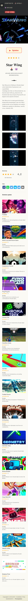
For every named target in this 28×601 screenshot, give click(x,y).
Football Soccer (6, 394)
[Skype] (15, 187)
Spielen (14, 50)
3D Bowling (5, 420)
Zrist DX (4, 523)
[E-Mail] (22, 187)
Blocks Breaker (6, 471)
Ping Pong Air (6, 291)
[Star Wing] (14, 29)
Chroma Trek (5, 317)
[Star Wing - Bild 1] (14, 123)
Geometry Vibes (6, 446)
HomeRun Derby (6, 343)
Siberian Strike (6, 548)
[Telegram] (19, 187)
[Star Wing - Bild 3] (14, 158)
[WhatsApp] (7, 187)
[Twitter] (11, 187)
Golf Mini (4, 369)
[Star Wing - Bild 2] (14, 140)
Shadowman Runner (7, 266)
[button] (2, 5)
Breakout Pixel (6, 574)
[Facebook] (4, 187)
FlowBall (4, 214)
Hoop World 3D (6, 497)
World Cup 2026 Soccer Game (10, 240)
